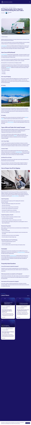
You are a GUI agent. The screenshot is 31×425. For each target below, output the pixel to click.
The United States (4, 54)
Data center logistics (9, 328)
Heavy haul (8, 306)
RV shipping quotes (13, 255)
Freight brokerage (24, 306)
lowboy (26, 117)
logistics (15, 135)
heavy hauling (8, 67)
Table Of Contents (5, 36)
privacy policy (18, 423)
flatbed (2, 118)
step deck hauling (11, 122)
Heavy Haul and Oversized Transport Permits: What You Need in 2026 (7, 311)
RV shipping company (21, 252)
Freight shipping (4, 45)
